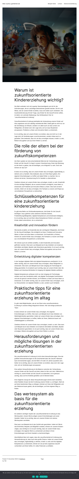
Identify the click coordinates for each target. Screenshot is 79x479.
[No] (77, 475)
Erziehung (22, 459)
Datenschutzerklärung (70, 3)
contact (60, 3)
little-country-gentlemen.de (11, 4)
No (37, 476)
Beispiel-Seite (52, 3)
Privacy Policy (43, 476)
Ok (33, 476)
